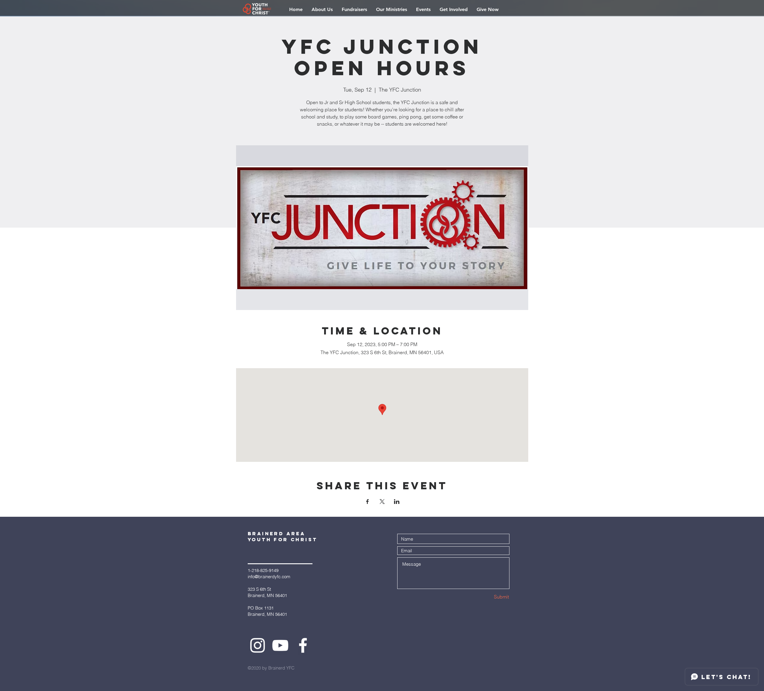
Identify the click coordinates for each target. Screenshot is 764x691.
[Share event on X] (382, 501)
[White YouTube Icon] (280, 645)
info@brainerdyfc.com (269, 576)
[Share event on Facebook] (367, 501)
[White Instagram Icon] (257, 645)
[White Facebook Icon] (303, 645)
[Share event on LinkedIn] (397, 501)
